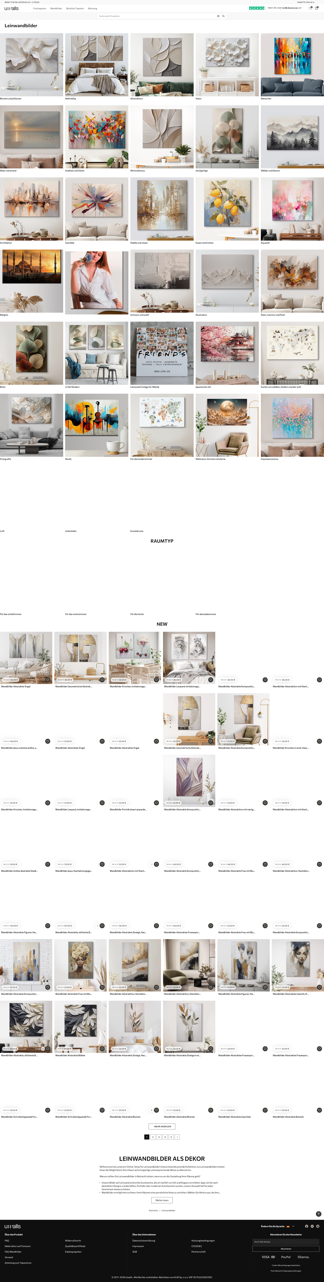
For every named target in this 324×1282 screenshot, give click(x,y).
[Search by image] (218, 16)
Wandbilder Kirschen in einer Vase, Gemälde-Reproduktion (291, 747)
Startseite (153, 1210)
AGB (134, 1251)
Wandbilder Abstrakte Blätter (70, 1055)
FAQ (7, 1240)
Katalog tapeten (73, 1251)
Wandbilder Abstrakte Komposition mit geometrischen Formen (236, 747)
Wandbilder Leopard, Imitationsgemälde (182, 686)
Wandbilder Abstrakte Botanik (288, 1116)
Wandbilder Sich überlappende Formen (19, 1116)
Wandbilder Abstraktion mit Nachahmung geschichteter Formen (291, 686)
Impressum (138, 1246)
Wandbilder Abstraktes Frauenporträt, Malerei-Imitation (182, 932)
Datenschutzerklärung (143, 1240)
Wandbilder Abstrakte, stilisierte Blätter (73, 932)
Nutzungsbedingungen (203, 1240)
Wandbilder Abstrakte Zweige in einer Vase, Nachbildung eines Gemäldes (182, 1055)
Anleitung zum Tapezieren (18, 1262)
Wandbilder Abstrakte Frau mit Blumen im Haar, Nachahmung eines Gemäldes (236, 870)
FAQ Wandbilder (13, 1251)
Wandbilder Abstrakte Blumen (125, 1116)
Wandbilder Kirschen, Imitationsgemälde (128, 686)
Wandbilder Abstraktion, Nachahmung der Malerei (291, 870)
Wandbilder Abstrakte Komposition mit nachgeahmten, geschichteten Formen (236, 686)
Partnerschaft (198, 1251)
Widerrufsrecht (73, 1240)
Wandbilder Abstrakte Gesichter (234, 1116)
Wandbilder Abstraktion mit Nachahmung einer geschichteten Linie (291, 809)
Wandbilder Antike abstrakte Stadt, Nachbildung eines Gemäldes (19, 870)
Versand (9, 1257)
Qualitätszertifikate (75, 1246)
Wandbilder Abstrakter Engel (16, 686)
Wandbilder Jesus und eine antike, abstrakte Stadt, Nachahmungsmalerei (19, 747)
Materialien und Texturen (18, 1246)
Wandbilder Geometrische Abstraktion (73, 686)
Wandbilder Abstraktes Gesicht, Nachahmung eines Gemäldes (291, 993)
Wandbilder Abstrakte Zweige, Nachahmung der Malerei (128, 932)
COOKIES (196, 1246)
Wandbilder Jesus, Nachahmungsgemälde (73, 870)
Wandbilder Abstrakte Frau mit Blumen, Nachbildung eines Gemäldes (73, 993)
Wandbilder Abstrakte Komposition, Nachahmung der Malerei (182, 870)
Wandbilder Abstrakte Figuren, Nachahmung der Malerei (19, 932)
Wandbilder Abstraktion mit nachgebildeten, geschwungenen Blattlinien (236, 809)
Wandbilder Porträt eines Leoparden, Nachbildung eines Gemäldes (128, 809)
